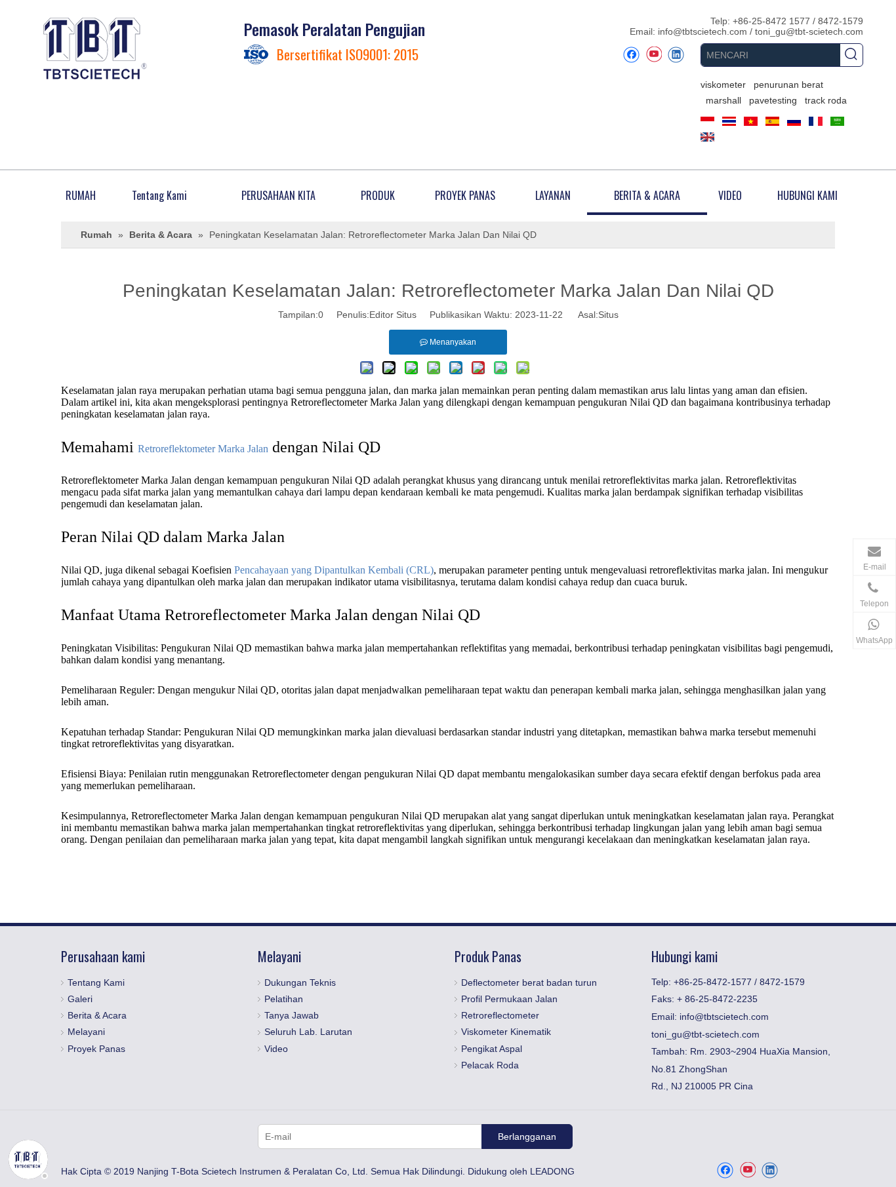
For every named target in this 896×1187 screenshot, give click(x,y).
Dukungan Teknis (300, 982)
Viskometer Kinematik (506, 1031)
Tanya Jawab (291, 1015)
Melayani (86, 1031)
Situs (608, 314)
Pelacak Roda (490, 1065)
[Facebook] (631, 55)
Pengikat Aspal (491, 1048)
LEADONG (552, 1171)
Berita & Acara (97, 1015)
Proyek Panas (96, 1048)
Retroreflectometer (500, 1015)
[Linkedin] (676, 55)
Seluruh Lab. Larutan (308, 1031)
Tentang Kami (96, 982)
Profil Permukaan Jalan (509, 999)
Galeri (80, 999)
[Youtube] (653, 55)
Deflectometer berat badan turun (529, 982)
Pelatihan (283, 999)
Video (276, 1048)
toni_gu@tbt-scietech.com (809, 31)
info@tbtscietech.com (704, 31)
